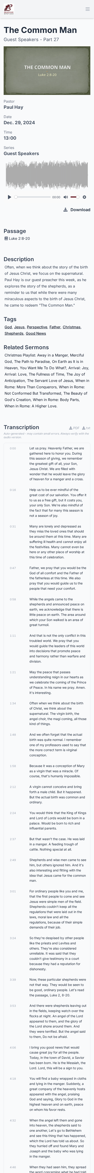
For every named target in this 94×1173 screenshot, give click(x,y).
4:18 (13, 1078)
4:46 (13, 1167)
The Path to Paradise (32, 361)
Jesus (19, 327)
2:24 (13, 813)
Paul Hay (13, 107)
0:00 (13, 448)
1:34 (13, 703)
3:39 (13, 979)
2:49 (13, 860)
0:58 (13, 599)
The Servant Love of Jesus (50, 380)
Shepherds (14, 333)
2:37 (13, 839)
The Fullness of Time (46, 374)
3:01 (13, 891)
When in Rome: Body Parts (56, 399)
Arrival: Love (15, 374)
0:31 (13, 526)
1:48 (13, 734)
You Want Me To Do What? (43, 368)
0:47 (13, 568)
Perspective (37, 327)
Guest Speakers (21, 153)
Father (55, 327)
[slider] (32, 197)
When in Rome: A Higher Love (30, 406)
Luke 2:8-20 (19, 238)
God (8, 327)
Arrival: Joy (78, 368)
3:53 (13, 1005)
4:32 (13, 1120)
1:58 (13, 766)
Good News (36, 333)
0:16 (13, 490)
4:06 (13, 1047)
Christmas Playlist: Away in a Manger (36, 355)
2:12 (13, 787)
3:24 (13, 938)
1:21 (13, 672)
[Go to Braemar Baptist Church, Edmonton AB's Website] (9, 9)
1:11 (13, 635)
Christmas (72, 327)
